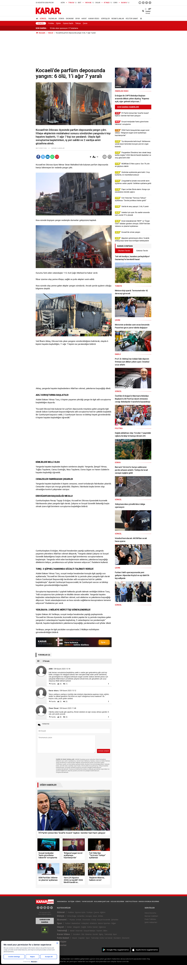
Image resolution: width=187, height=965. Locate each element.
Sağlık (83, 927)
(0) (66, 701)
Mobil (72, 930)
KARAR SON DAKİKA (45, 920)
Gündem (76, 934)
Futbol (67, 923)
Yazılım (99, 930)
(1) (66, 684)
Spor (77, 19)
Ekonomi (70, 19)
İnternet (79, 930)
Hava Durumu (150, 913)
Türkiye (78, 23)
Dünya (61, 19)
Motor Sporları (104, 923)
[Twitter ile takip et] (150, 2)
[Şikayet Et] (108, 683)
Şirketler (114, 919)
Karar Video (93, 19)
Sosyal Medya (89, 930)
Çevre (85, 23)
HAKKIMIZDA (62, 901)
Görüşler (105, 19)
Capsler (81, 938)
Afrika (100, 916)
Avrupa (88, 916)
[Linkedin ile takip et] (48, 907)
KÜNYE (78, 901)
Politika (51, 23)
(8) (60, 717)
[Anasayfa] (37, 18)
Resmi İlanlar (117, 19)
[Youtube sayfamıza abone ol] (44, 907)
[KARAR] (48, 11)
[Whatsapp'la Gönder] (52, 157)
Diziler (69, 927)
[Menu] (140, 18)
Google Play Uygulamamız (118, 950)
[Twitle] (43, 157)
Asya (95, 916)
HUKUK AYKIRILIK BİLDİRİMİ (149, 901)
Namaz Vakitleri (151, 916)
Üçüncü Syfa (80, 912)
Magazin (76, 927)
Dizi (82, 934)
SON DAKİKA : (41, 28)
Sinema (88, 934)
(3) (60, 701)
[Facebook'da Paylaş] (38, 157)
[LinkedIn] (48, 157)
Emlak (78, 919)
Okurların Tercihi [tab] (124, 251)
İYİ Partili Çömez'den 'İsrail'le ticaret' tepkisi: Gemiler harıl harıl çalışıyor (76, 28)
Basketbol (76, 923)
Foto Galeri (63, 938)
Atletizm (93, 923)
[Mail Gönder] (57, 157)
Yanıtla (53, 684)
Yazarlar (52, 19)
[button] (90, 157)
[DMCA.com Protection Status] (44, 929)
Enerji (93, 919)
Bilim (105, 930)
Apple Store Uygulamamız (147, 950)
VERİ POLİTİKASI (131, 901)
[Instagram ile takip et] (51, 907)
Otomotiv (86, 919)
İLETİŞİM (71, 901)
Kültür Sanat (132, 19)
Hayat (84, 19)
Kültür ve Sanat (106, 938)
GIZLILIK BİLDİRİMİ (117, 901)
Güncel (43, 19)
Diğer (113, 923)
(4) (60, 684)
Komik (95, 934)
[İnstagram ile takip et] (143, 2)
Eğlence (102, 927)
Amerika (80, 916)
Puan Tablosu (150, 919)
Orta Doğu (71, 916)
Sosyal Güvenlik (103, 919)
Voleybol (85, 923)
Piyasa (72, 919)
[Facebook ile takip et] (146, 2)
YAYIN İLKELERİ (87, 901)
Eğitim (58, 23)
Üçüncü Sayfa (68, 23)
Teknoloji (62, 930)
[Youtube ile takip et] (140, 2)
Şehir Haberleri (151, 922)
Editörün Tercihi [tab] (142, 251)
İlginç (101, 934)
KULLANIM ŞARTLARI (101, 901)
